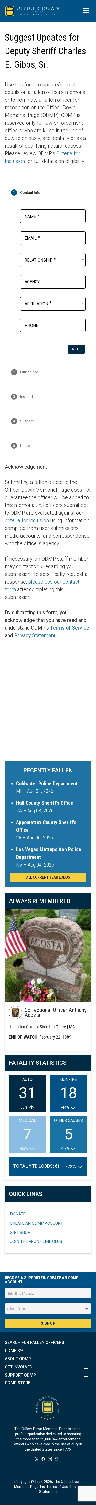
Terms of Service (69, 628)
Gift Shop (20, 1232)
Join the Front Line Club (36, 1241)
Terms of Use (57, 1487)
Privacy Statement (35, 635)
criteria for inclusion (27, 520)
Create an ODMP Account (36, 1223)
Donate (17, 1214)
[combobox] (55, 259)
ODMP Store (17, 1383)
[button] (48, 1344)
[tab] (48, 192)
